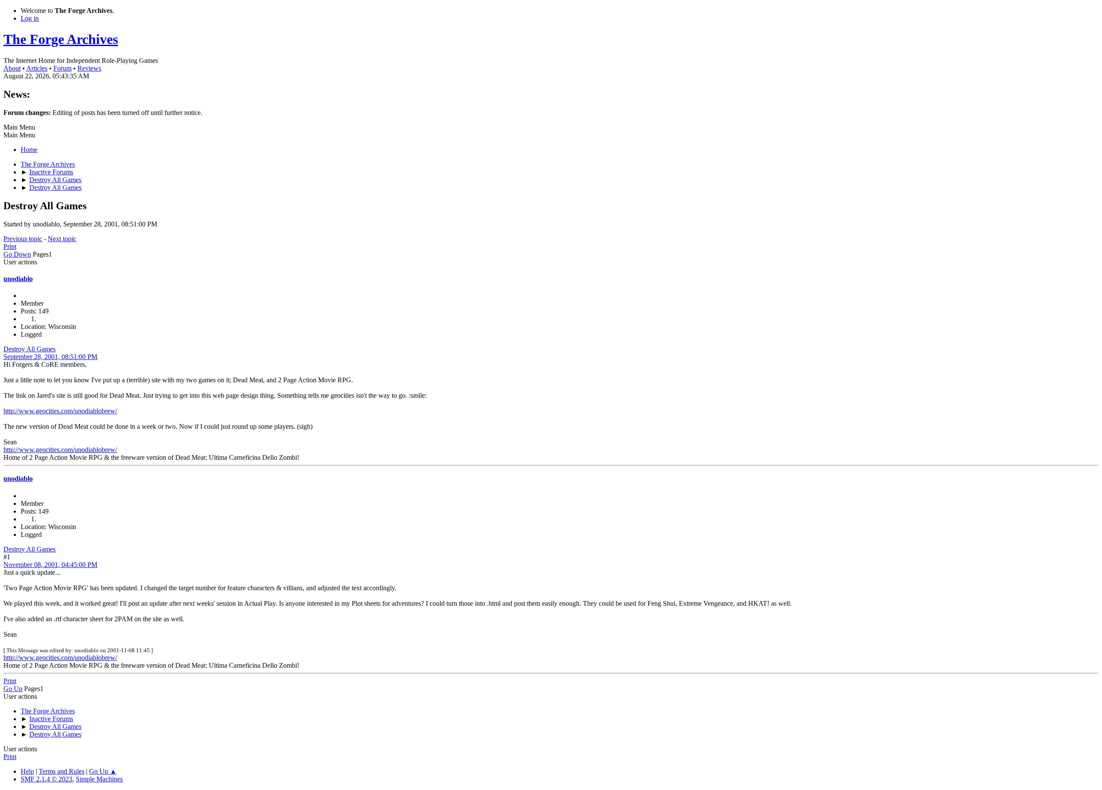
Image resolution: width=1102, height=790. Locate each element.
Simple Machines (99, 779)
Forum (62, 68)
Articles (36, 68)
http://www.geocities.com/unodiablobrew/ (60, 411)
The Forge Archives (60, 39)
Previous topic (22, 238)
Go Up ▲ (103, 771)
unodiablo (18, 278)
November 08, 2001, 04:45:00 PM (50, 564)
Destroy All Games (29, 349)
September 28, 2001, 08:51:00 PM (50, 356)
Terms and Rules (61, 771)
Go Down (17, 254)
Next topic (62, 238)
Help (27, 771)
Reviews (89, 68)
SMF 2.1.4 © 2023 (46, 779)
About (12, 68)
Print (9, 246)
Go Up (12, 688)
